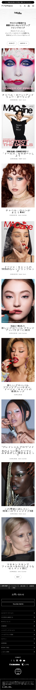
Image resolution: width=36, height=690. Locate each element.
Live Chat (4, 586)
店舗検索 (31, 586)
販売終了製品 (5, 647)
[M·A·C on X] (14, 660)
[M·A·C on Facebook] (11, 660)
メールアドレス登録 (7, 634)
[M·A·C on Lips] (25, 664)
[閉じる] (32, 684)
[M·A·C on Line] (21, 660)
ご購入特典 (22, 586)
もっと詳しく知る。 (7, 686)
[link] (18, 74)
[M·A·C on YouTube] (24, 660)
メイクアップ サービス (8, 630)
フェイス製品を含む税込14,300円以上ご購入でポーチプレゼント (18, 2)
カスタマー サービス (7, 613)
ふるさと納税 (5, 651)
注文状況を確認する (7, 617)
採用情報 (4, 643)
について (5, 621)
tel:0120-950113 (18, 604)
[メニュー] (33, 6)
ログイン (4, 639)
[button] (33, 6)
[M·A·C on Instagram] (17, 660)
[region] (18, 684)
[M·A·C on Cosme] (14, 664)
